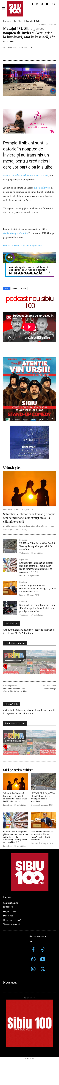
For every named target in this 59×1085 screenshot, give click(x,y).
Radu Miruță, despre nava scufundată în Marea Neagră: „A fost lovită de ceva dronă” (37, 588)
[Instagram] (37, 4)
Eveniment (7, 21)
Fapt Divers (18, 21)
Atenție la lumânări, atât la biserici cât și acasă (25, 175)
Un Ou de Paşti (50, 689)
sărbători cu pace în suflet (15, 233)
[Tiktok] (43, 950)
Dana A (17, 510)
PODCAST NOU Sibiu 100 (29, 301)
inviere (14, 288)
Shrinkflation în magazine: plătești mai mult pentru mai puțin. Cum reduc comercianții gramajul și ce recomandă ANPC (36, 567)
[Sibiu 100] (15, 8)
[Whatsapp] (33, 959)
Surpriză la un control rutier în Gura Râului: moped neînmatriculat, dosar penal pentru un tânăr (37, 608)
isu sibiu (23, 288)
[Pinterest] (31, 54)
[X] (42, 4)
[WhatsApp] (38, 54)
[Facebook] (32, 4)
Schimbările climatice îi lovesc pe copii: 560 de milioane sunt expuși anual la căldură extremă (29, 517)
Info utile (29, 21)
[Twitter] (43, 969)
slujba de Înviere (42, 187)
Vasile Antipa (11, 47)
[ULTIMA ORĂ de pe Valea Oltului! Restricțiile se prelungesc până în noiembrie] (10, 546)
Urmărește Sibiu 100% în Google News (22, 245)
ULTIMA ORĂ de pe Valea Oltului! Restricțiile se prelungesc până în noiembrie (37, 546)
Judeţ (38, 21)
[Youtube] (47, 4)
